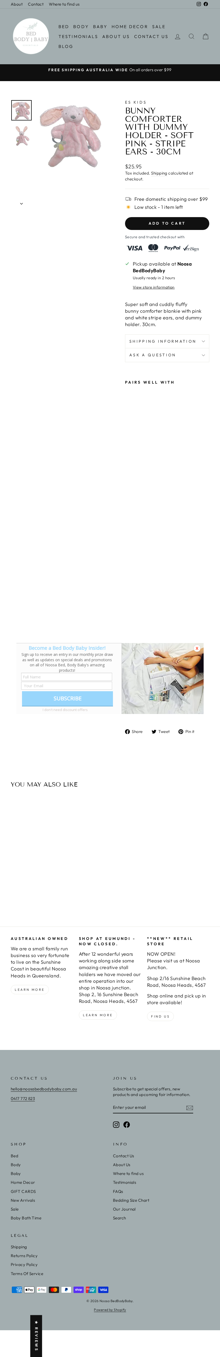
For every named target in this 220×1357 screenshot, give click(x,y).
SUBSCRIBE (68, 698)
